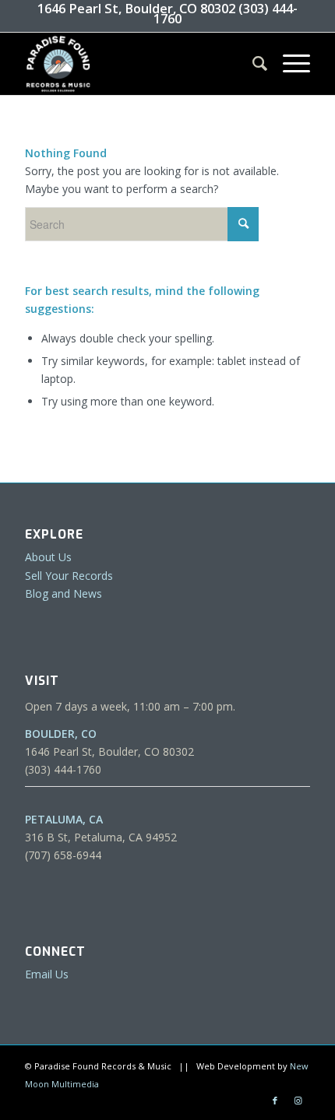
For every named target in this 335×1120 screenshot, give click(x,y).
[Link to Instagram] (298, 1100)
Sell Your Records (69, 575)
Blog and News (63, 593)
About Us (48, 556)
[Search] (252, 64)
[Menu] (288, 64)
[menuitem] (252, 64)
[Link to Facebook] (275, 1100)
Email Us (47, 974)
